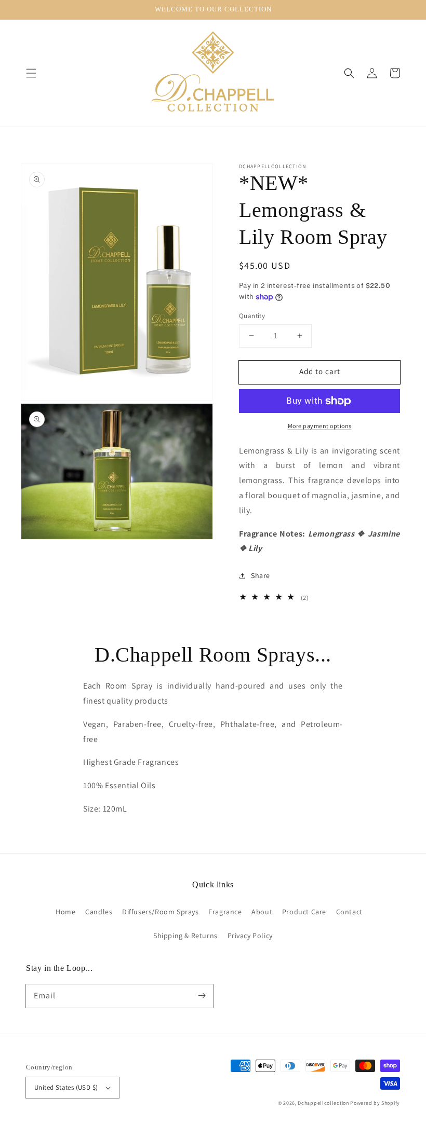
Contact (349, 911)
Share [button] (260, 575)
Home (65, 911)
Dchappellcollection (323, 1103)
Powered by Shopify (375, 1103)
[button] (31, 73)
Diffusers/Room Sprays (160, 911)
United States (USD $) (66, 1087)
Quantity (252, 315)
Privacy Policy (250, 935)
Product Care (304, 911)
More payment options (320, 426)
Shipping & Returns (185, 935)
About (261, 911)
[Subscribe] (201, 995)
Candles (98, 911)
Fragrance (225, 911)
